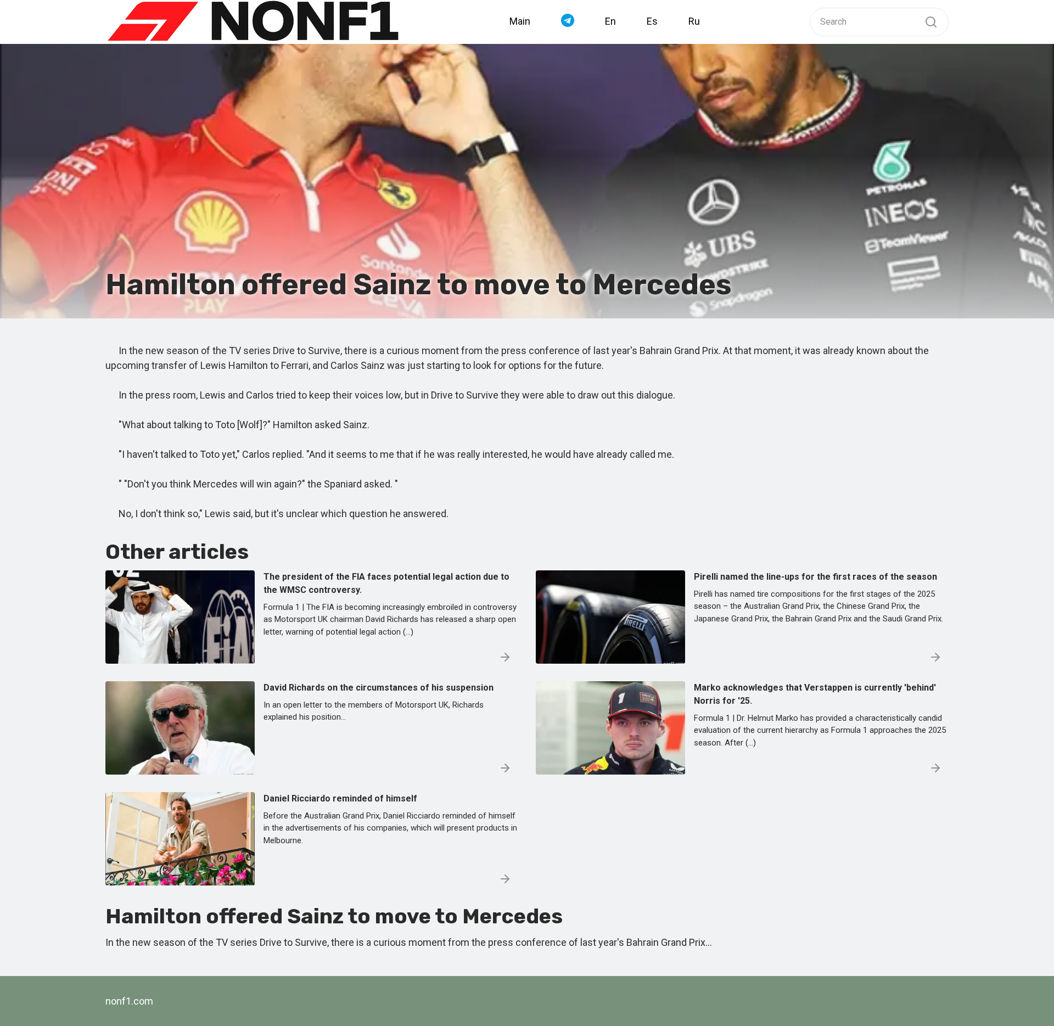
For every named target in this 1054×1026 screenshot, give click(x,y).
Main (519, 21)
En (610, 21)
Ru (694, 21)
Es (652, 21)
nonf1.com (129, 1001)
